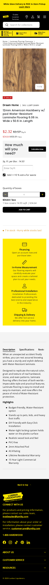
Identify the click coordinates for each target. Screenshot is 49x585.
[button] (39, 17)
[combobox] (21, 25)
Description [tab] (9, 349)
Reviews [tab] (42, 349)
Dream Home (11, 105)
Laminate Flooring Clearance (21, 41)
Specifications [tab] (26, 349)
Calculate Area (37, 149)
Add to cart (24, 209)
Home (5, 41)
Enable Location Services (15, 16)
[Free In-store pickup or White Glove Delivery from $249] (31, 33)
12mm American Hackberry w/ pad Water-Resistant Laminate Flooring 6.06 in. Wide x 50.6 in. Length (23, 44)
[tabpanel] (24, 409)
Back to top (23, 485)
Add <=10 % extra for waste (21, 174)
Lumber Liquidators (16, 578)
